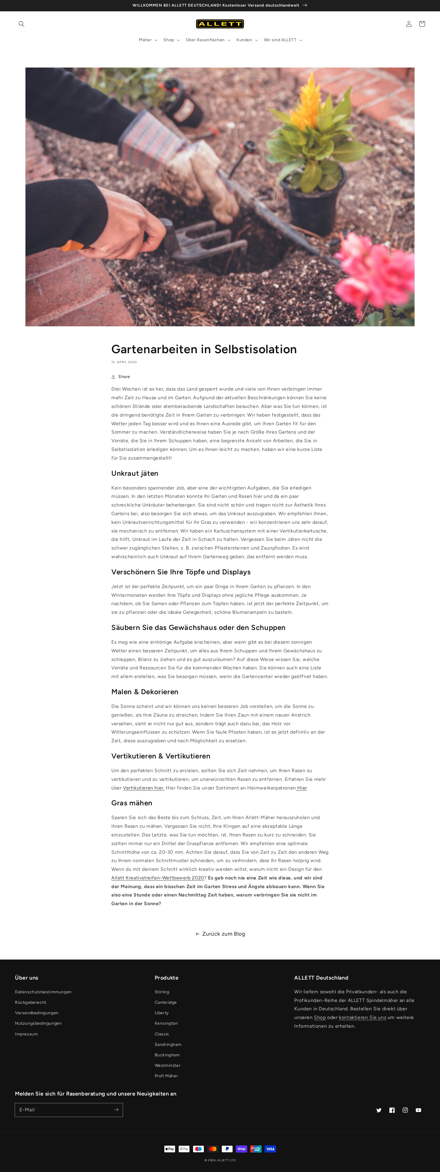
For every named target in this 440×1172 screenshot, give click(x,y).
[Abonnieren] (116, 1109)
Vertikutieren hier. (143, 788)
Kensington (166, 1023)
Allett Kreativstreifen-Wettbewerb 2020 (157, 878)
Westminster (168, 1065)
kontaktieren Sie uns (362, 1017)
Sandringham (168, 1044)
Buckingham (167, 1055)
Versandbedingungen (37, 1012)
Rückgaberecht (30, 1002)
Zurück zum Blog (223, 934)
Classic (162, 1034)
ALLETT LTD (226, 1160)
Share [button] (124, 376)
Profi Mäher (166, 1075)
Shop (320, 1017)
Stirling (162, 991)
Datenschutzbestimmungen (43, 991)
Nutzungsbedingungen (38, 1023)
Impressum (26, 1034)
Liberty (162, 1012)
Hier (301, 788)
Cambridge (166, 1002)
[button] (21, 23)
